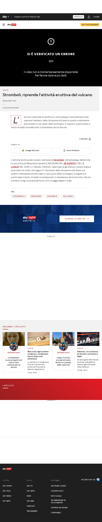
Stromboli (59, 160)
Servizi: (29, 480)
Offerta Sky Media (59, 508)
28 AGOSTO (70, 163)
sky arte (6, 501)
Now (29, 496)
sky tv (30, 486)
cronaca (52, 196)
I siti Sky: (6, 480)
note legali (56, 496)
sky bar (30, 501)
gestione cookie (58, 486)
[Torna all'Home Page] (11, 24)
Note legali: (55, 480)
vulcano (68, 196)
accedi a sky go (88, 480)
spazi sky (31, 506)
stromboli (19, 196)
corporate (56, 513)
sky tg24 (7, 491)
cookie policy (57, 491)
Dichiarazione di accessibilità (58, 501)
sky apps (31, 491)
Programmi (32, 511)
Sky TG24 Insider (90, 25)
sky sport (7, 486)
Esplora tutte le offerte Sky (27, 17)
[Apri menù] (4, 24)
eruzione (36, 196)
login (96, 17)
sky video (7, 496)
